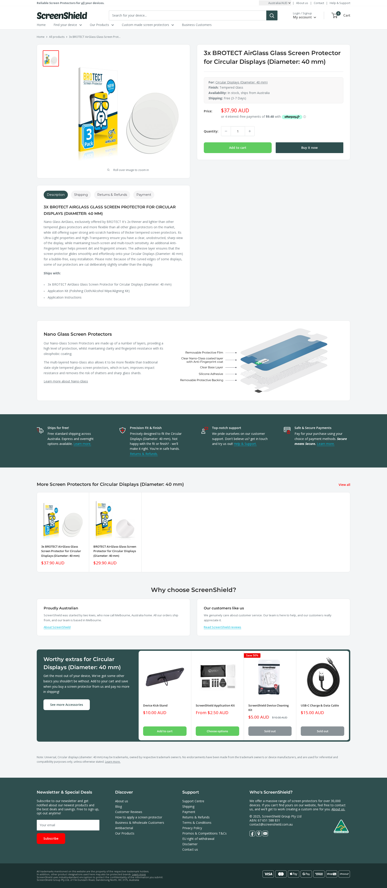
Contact (319, 3)
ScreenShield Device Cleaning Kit (268, 707)
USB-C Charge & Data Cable (320, 705)
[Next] (349, 695)
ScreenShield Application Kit (215, 705)
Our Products (99, 25)
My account (303, 17)
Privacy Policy (192, 828)
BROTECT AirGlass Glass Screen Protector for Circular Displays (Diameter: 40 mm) (114, 551)
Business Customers (197, 25)
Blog (118, 806)
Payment (188, 812)
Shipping (188, 806)
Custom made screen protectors (145, 25)
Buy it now (309, 147)
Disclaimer (190, 844)
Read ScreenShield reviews (222, 627)
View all (345, 484)
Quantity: (211, 131)
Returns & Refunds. (144, 454)
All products (56, 37)
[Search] (271, 15)
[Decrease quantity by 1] (226, 131)
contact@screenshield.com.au (271, 824)
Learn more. (82, 444)
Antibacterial (124, 828)
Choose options (217, 731)
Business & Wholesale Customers (139, 822)
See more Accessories (66, 704)
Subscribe (50, 838)
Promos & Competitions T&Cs (204, 833)
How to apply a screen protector (138, 817)
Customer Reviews (128, 812)
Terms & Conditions (196, 822)
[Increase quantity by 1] (249, 131)
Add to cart (237, 147)
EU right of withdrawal (198, 839)
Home (41, 25)
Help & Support (340, 3)
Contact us (190, 849)
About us (302, 3)
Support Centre (193, 801)
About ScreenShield (57, 627)
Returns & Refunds (196, 817)
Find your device (65, 25)
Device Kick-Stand (155, 705)
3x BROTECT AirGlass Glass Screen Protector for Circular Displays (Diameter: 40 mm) (61, 551)
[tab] (56, 195)
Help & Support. (245, 444)
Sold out (270, 731)
